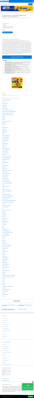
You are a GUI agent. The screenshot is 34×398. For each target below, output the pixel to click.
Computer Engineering (5, 148)
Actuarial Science (4, 105)
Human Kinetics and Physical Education (7, 195)
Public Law (3, 254)
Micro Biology (4, 224)
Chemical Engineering (5, 140)
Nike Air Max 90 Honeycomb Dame (20, 48)
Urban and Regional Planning (6, 289)
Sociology (3, 273)
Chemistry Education (5, 143)
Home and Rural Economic (6, 194)
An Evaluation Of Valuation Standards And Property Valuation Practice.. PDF (11, 98)
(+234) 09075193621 (8, 373)
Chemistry (3, 141)
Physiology (3, 240)
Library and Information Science (6, 210)
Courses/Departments (5, 318)
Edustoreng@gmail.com (7, 374)
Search (30, 4)
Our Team (4, 332)
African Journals (5, 320)
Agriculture (3, 116)
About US (13, 396)
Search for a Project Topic (6, 324)
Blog (3, 338)
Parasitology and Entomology (6, 230)
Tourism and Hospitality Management (7, 286)
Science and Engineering (5, 264)
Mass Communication (5, 350)
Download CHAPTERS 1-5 (7, 32)
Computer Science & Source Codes (7, 352)
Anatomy (3, 119)
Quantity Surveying (5, 259)
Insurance (3, 203)
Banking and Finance (5, 127)
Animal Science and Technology (6, 121)
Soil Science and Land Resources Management (8, 275)
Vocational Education (5, 294)
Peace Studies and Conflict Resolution (7, 232)
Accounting (4, 344)
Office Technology (4, 229)
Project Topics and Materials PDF (7, 364)
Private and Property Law (5, 246)
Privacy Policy (19, 396)
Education (4, 356)
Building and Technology (5, 135)
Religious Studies (4, 262)
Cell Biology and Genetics (5, 138)
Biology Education (4, 130)
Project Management (5, 248)
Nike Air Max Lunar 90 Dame (18, 50)
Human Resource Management (6, 197)
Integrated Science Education (6, 205)
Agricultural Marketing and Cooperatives (8, 114)
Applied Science (4, 122)
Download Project (5, 326)
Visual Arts (3, 292)
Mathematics (4, 219)
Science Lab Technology (5, 267)
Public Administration (5, 251)
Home (3, 17)
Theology (3, 284)
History (3, 192)
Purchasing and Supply (5, 257)
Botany (3, 133)
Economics (4, 354)
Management (4, 213)
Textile (3, 281)
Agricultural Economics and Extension (7, 113)
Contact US (16, 396)
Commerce (3, 146)
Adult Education (4, 106)
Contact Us (4, 334)
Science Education (4, 265)
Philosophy (3, 237)
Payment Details (5, 336)
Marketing (3, 216)
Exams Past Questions (5, 328)
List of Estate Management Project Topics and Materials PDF (11, 17)
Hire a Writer (4, 322)
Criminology (4, 154)
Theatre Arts (4, 283)
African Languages (5, 108)
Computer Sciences (5, 151)
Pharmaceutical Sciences (5, 235)
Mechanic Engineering (5, 221)
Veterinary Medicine (5, 291)
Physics (3, 238)
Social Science (4, 272)
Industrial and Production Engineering (7, 202)
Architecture (4, 124)
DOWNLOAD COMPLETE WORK (17, 57)
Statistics (3, 278)
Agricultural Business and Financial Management (9, 111)
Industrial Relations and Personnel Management (9, 200)
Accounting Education (5, 103)
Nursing (3, 227)
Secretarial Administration (6, 270)
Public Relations (4, 256)
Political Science (4, 243)
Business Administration (6, 346)
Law (2, 208)
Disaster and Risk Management (6, 157)
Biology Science (4, 132)
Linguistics (3, 211)
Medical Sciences (4, 222)
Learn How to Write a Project (6, 330)
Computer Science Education (6, 149)
